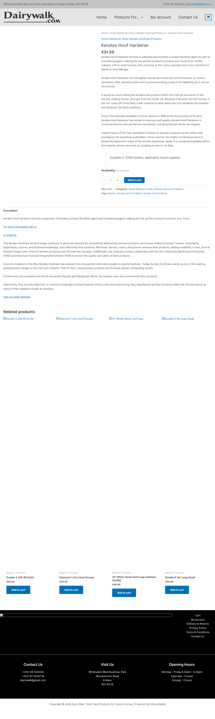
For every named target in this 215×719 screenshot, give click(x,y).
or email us (9, 235)
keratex (112, 193)
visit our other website (16, 296)
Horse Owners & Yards (122, 33)
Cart (197, 615)
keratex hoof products (155, 193)
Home (104, 33)
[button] (141, 17)
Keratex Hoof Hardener (129, 193)
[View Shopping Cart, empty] (208, 17)
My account (198, 619)
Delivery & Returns (198, 623)
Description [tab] (10, 210)
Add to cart (134, 180)
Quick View (28, 566)
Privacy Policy (197, 628)
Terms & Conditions (197, 632)
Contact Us (197, 636)
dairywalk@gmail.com (198, 4)
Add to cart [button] (18, 589)
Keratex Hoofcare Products (151, 33)
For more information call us (20, 226)
